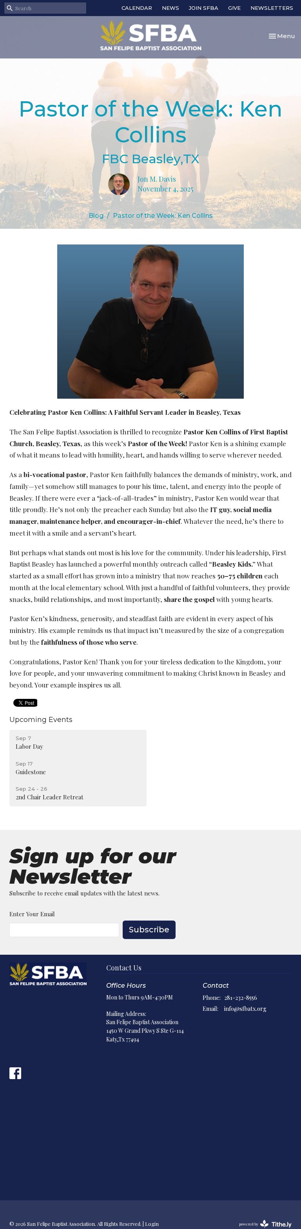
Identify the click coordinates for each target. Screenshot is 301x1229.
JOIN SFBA (203, 8)
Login (152, 1223)
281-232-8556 (240, 997)
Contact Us (123, 967)
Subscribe (149, 929)
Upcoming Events (41, 719)
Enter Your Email (32, 914)
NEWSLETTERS (271, 8)
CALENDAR (136, 8)
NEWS (170, 8)
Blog (96, 215)
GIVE (234, 8)
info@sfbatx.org (245, 1008)
